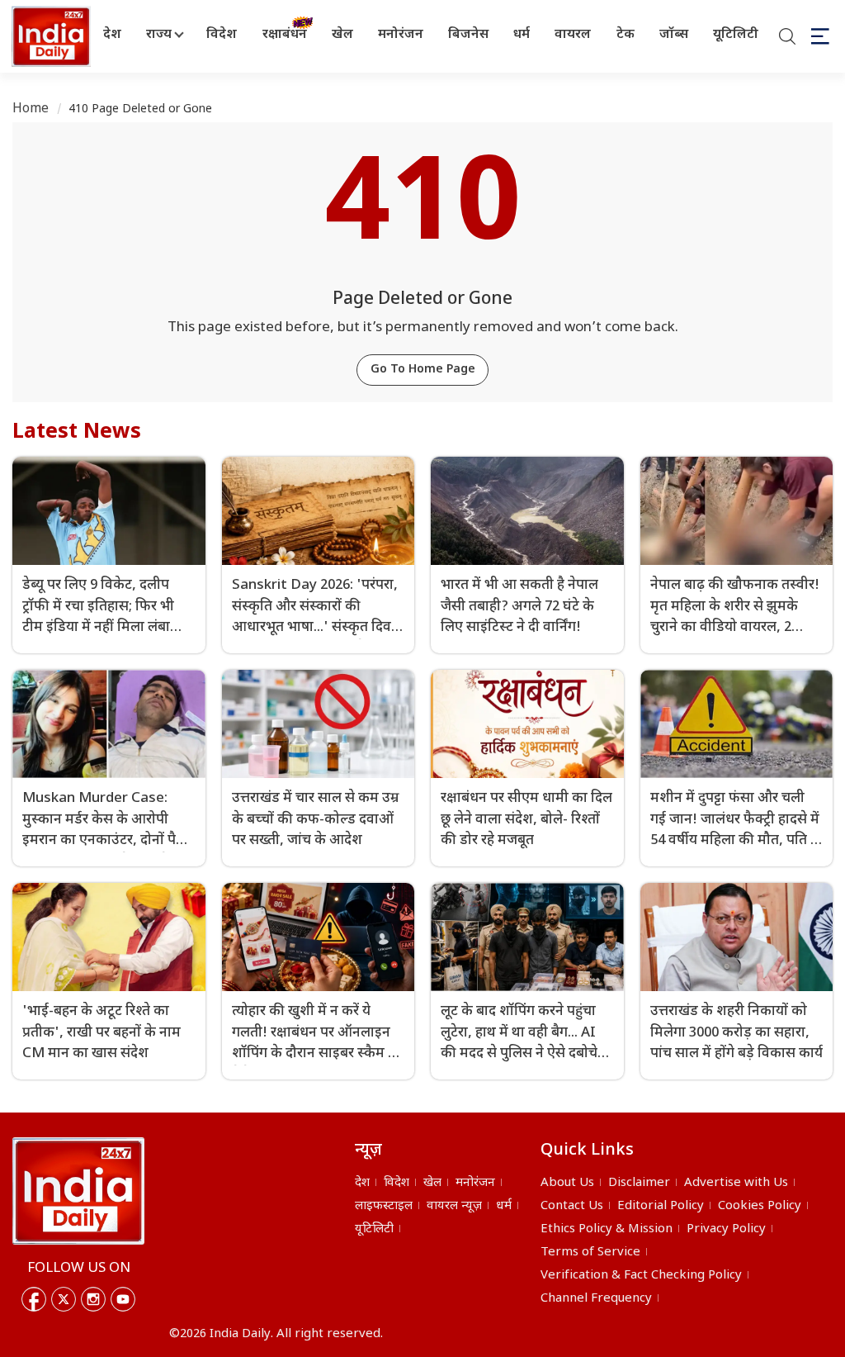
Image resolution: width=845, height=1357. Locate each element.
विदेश (221, 35)
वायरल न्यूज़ (454, 1206)
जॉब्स (673, 35)
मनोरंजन (400, 35)
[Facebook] (33, 1299)
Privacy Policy (726, 1229)
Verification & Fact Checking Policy (641, 1275)
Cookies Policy (759, 1206)
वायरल (573, 35)
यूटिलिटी (735, 35)
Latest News (76, 433)
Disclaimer (639, 1183)
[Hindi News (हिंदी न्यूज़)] (49, 36)
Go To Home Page (423, 369)
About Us (567, 1183)
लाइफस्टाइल (384, 1206)
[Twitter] (63, 1299)
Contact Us (572, 1206)
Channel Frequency (596, 1299)
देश (112, 35)
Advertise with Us (736, 1183)
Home (31, 109)
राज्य (159, 35)
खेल (342, 35)
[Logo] (78, 1191)
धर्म (521, 35)
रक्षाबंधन (284, 35)
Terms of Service (590, 1252)
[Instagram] (93, 1299)
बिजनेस (468, 35)
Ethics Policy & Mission (607, 1229)
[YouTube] (123, 1299)
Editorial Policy (660, 1206)
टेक (625, 35)
